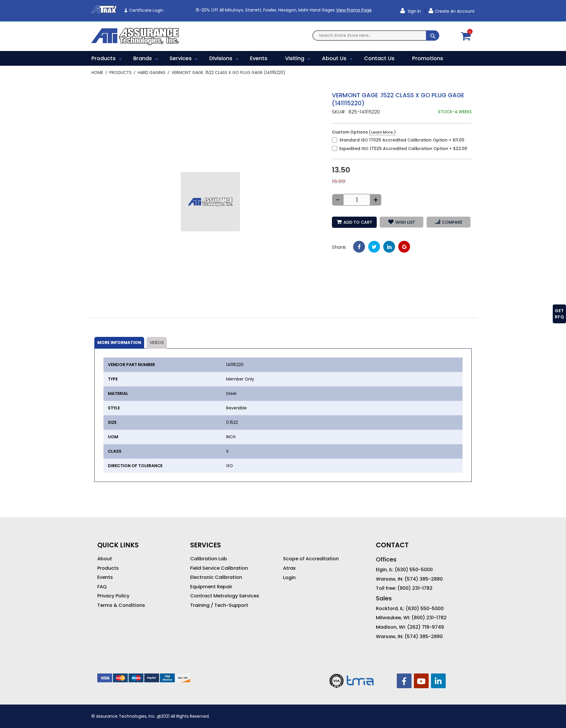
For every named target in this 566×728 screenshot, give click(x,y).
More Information (119, 342)
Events (105, 577)
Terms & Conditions (121, 605)
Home (97, 72)
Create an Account (455, 11)
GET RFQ (559, 314)
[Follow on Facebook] (404, 680)
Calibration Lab (208, 559)
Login (289, 577)
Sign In (414, 11)
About (104, 559)
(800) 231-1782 (414, 588)
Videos (156, 342)
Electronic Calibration (216, 577)
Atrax (289, 568)
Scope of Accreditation (311, 559)
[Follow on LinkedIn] (438, 680)
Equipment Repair (211, 587)
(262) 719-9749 (425, 627)
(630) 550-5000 (414, 569)
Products (120, 72)
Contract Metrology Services (224, 596)
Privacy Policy (113, 596)
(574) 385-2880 (423, 579)
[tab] (119, 343)
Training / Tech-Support (219, 605)
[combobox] (375, 35)
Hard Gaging (151, 72)
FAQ (102, 587)
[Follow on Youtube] (421, 680)
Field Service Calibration (219, 568)
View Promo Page (354, 10)
